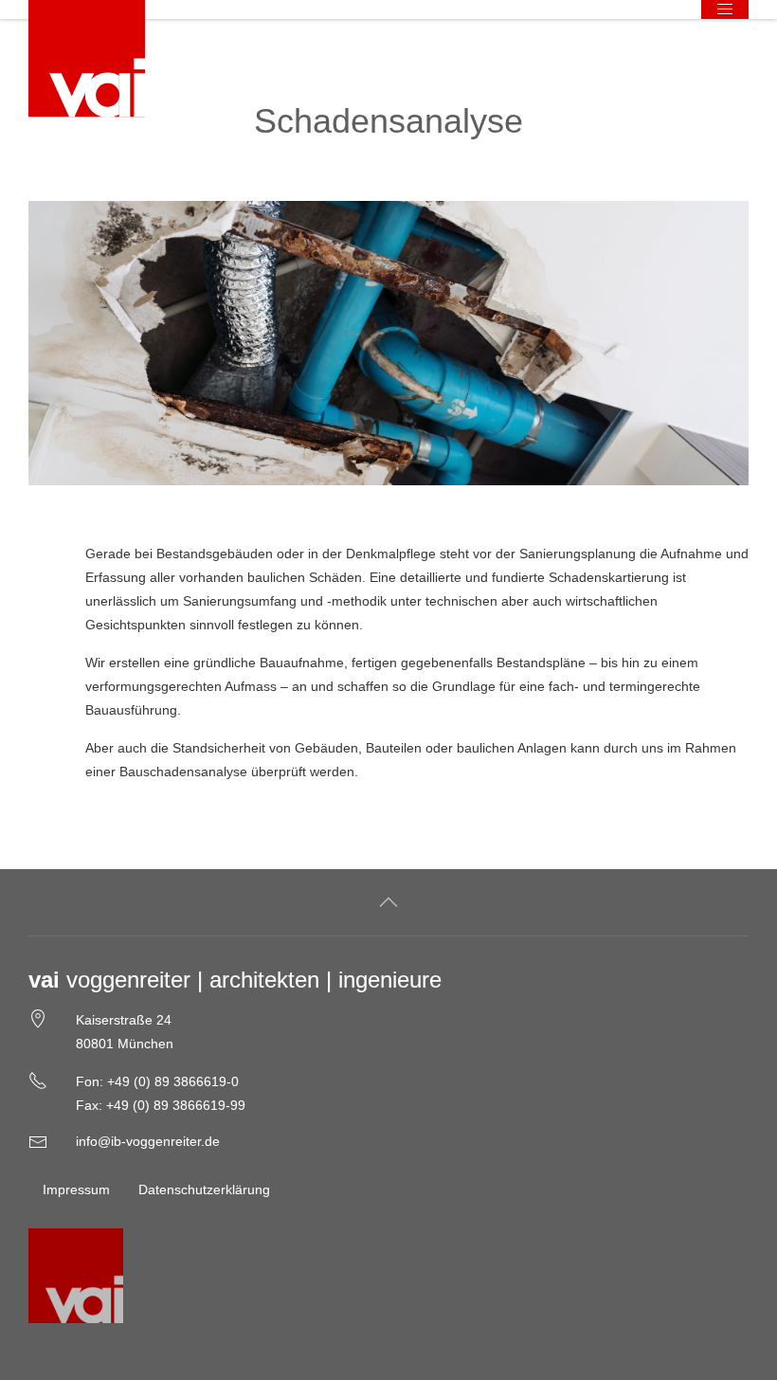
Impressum (76, 1189)
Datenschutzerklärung (204, 1189)
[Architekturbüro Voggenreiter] (86, 59)
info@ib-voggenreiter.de (148, 1141)
